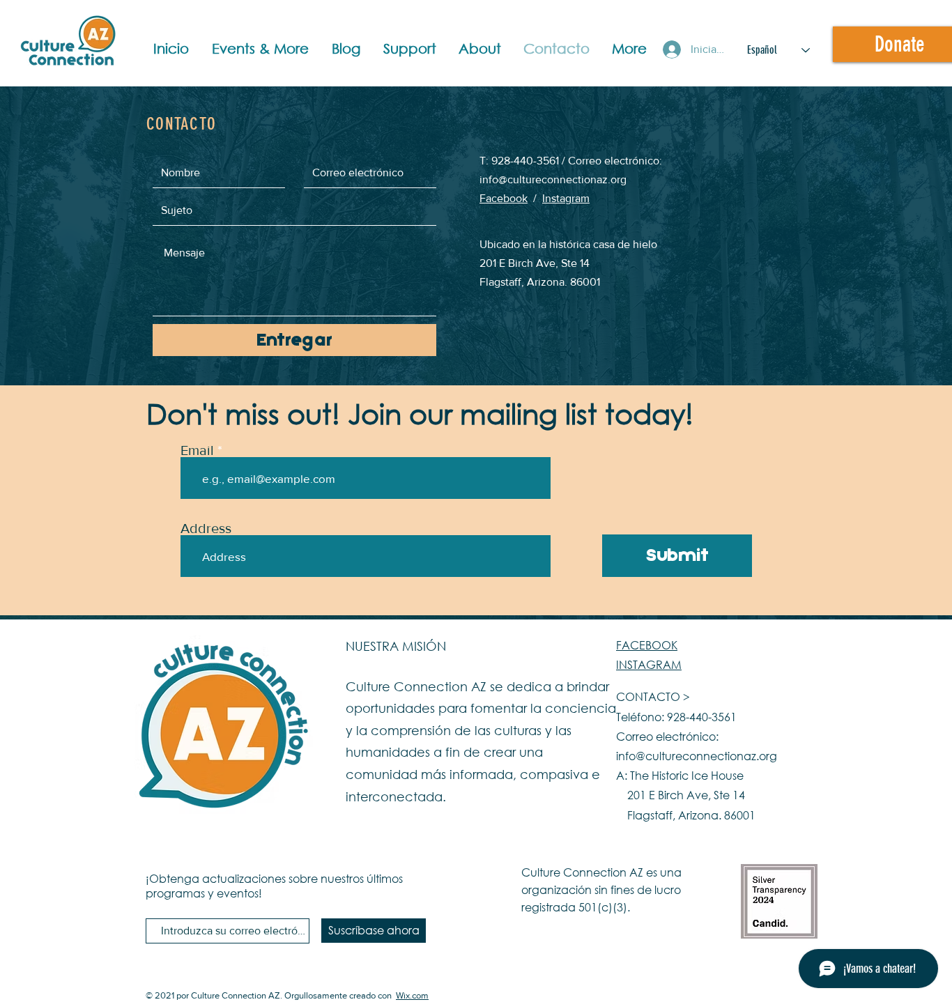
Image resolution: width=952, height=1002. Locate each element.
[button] (265, 48)
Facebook (503, 198)
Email (197, 450)
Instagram (566, 198)
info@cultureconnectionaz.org (553, 179)
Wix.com (412, 995)
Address (206, 528)
